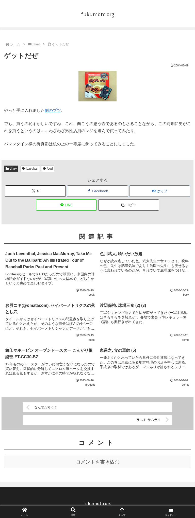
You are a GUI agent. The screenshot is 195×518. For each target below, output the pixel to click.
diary (13, 168)
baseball (32, 168)
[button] (128, 205)
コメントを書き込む (97, 462)
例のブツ (53, 110)
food (50, 168)
